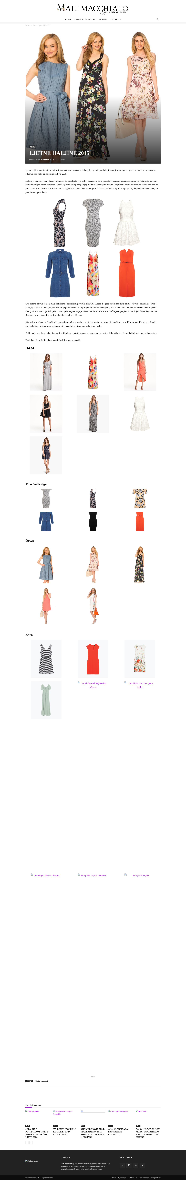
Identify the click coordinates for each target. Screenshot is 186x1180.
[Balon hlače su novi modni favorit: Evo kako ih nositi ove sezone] (148, 1118)
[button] (157, 19)
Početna (27, 25)
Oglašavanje (122, 1178)
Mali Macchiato (42, 159)
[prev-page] (27, 1142)
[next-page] (31, 1142)
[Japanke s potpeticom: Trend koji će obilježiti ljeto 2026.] (37, 1118)
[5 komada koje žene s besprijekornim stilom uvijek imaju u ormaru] (93, 1118)
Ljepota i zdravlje (85, 19)
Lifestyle (115, 19)
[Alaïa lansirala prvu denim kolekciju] (120, 1118)
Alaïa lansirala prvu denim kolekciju (118, 1132)
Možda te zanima (33, 1105)
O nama (114, 1178)
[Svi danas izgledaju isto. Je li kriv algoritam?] (65, 1118)
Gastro (103, 19)
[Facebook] (122, 1165)
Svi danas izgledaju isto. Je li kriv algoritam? (65, 1132)
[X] (142, 1165)
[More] (85, 1092)
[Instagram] (128, 1165)
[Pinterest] (135, 1165)
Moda (68, 19)
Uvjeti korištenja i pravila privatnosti (150, 1178)
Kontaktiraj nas (132, 1178)
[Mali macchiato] (93, 8)
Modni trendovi (41, 1081)
